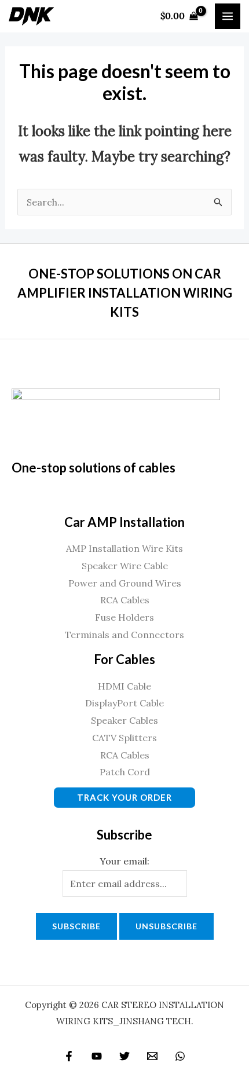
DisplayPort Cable (124, 703)
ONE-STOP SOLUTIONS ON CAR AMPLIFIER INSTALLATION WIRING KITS (124, 293)
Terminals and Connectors (124, 634)
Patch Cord (125, 772)
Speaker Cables (124, 720)
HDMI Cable (124, 686)
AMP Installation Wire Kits (124, 548)
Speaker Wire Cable (125, 565)
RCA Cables (124, 600)
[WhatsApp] (180, 1056)
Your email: (124, 861)
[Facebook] (69, 1056)
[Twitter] (124, 1056)
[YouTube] (96, 1056)
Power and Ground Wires (124, 583)
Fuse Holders (124, 617)
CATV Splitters (124, 737)
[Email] (152, 1056)
